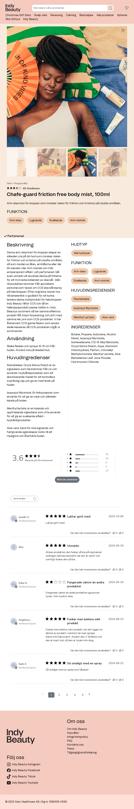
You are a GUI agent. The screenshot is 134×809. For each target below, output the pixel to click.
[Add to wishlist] (123, 31)
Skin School (13, 19)
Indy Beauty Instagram (26, 764)
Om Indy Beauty (77, 729)
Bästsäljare (86, 15)
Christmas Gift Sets (18, 15)
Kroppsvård (21, 183)
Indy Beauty (30, 19)
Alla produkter (105, 15)
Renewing (56, 15)
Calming (71, 15)
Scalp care (40, 15)
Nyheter (122, 15)
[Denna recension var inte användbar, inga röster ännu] (120, 533)
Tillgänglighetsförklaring (82, 752)
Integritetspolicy (77, 737)
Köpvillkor (73, 733)
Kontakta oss (75, 744)
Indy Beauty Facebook (26, 770)
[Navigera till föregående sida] (43, 694)
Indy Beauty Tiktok (23, 776)
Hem (9, 183)
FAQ (69, 741)
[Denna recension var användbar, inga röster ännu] (114, 533)
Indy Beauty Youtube (25, 782)
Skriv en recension (67, 479)
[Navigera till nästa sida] (90, 694)
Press (70, 748)
